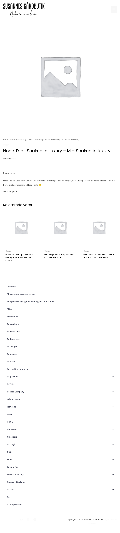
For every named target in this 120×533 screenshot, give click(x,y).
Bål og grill (12, 346)
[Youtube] (21, 519)
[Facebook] (34, 519)
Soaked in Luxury (60, 474)
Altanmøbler (13, 316)
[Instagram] (28, 519)
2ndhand (11, 286)
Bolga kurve (60, 377)
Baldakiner (12, 354)
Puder (60, 459)
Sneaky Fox (60, 467)
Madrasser (60, 429)
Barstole (11, 361)
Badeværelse (13, 339)
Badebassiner (13, 331)
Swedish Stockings (60, 482)
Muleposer (12, 436)
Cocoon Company (60, 392)
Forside (6, 139)
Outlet (60, 452)
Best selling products (17, 369)
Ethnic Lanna (13, 399)
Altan (9, 309)
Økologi (60, 444)
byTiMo (60, 384)
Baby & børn (60, 324)
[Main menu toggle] (114, 9)
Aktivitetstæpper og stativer (21, 294)
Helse (60, 414)
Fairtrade (60, 407)
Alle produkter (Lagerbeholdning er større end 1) (30, 301)
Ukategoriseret (14, 504)
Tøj (60, 497)
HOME (60, 422)
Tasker (60, 489)
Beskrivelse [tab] (9, 173)
